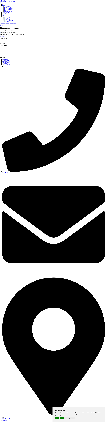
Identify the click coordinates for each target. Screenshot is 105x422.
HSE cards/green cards (8, 9)
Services (3, 5)
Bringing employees (7, 7)
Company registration (8, 11)
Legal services (6, 10)
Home (3, 4)
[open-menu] (0, 2)
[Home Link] (8, 23)
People (3, 14)
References (4, 15)
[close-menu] (0, 24)
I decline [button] (62, 418)
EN (2, 16)
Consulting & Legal (5, 12)
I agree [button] (57, 418)
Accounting (4, 13)
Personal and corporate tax (9, 8)
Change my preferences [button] (70, 418)
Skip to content (2, 0)
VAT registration (7, 6)
